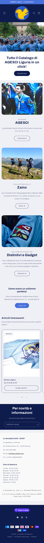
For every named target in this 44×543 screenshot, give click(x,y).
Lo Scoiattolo (21, 534)
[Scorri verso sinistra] (17, 397)
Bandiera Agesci (10, 380)
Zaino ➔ (22, 206)
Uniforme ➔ (22, 138)
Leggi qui (22, 305)
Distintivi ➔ (22, 273)
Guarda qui (22, 73)
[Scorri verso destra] (26, 397)
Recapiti (33, 536)
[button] (4, 13)
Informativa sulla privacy (21, 536)
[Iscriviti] (37, 424)
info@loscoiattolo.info (16, 453)
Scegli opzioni (21, 388)
